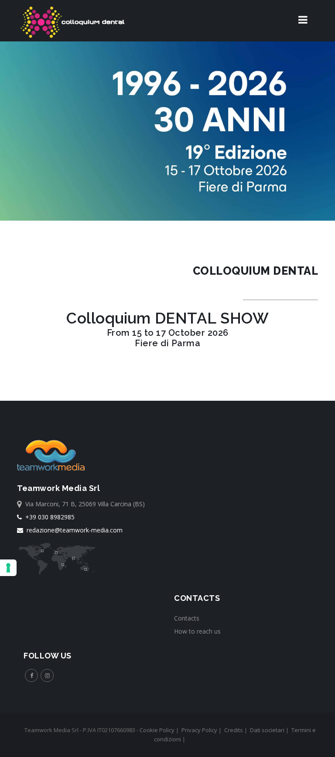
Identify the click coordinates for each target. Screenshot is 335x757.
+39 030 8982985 (48, 517)
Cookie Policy (157, 730)
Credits (233, 730)
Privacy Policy (199, 730)
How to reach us (197, 631)
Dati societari (267, 730)
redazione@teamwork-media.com (73, 530)
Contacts (186, 618)
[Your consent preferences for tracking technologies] (8, 567)
